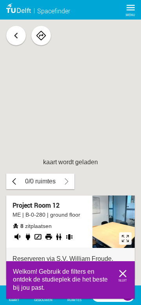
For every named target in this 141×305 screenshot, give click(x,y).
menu (130, 15)
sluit (122, 280)
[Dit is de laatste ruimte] (14, 181)
